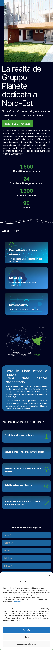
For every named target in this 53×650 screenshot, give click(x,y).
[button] (49, 575)
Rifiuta (26, 637)
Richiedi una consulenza (17, 124)
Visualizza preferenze (26, 644)
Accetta (26, 630)
